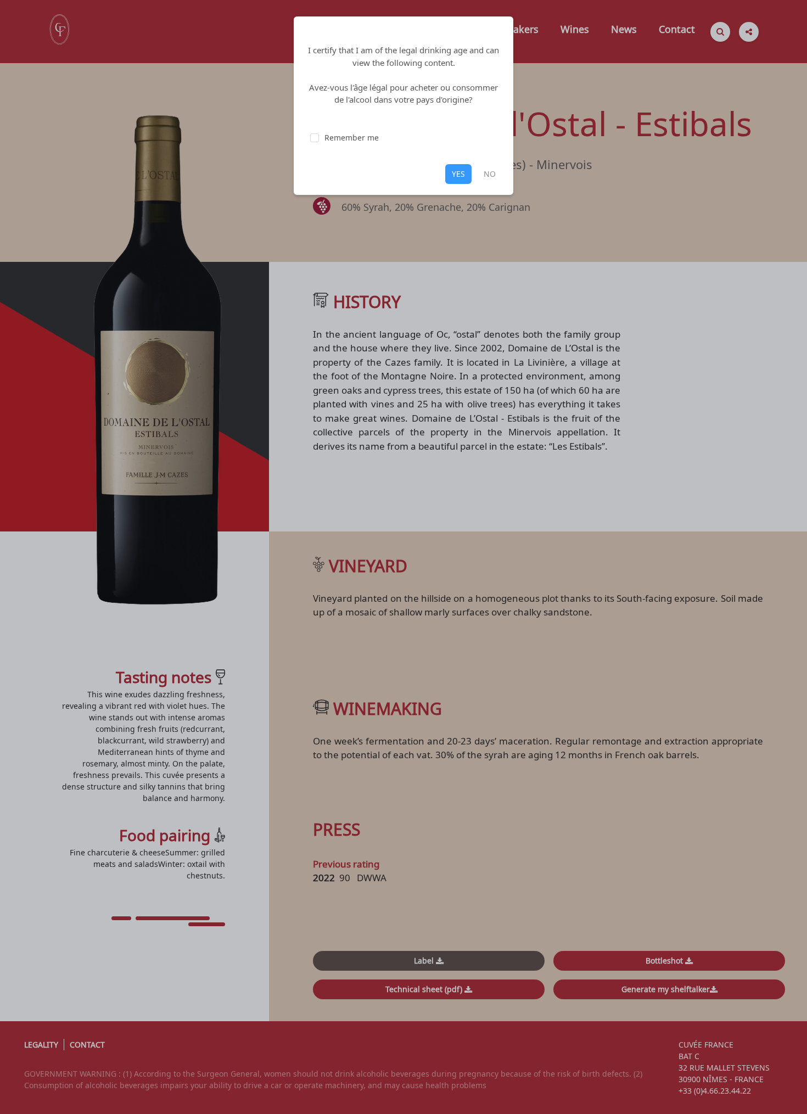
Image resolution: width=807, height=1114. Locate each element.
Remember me (351, 137)
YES (458, 174)
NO (490, 174)
